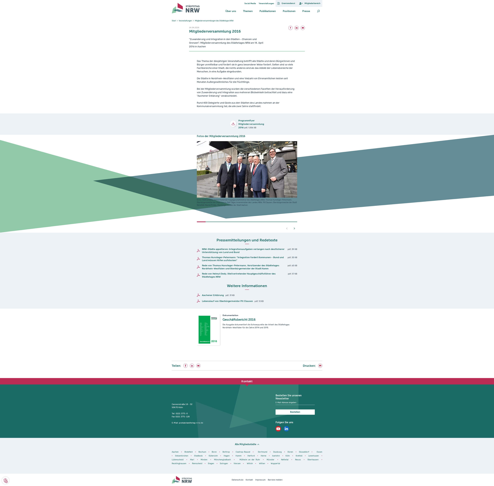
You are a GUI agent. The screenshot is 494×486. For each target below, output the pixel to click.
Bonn (214, 452)
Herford (251, 456)
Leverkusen (314, 456)
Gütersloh (213, 456)
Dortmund (263, 452)
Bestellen (295, 412)
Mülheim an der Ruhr (250, 459)
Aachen (175, 452)
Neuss (298, 459)
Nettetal (284, 459)
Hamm (239, 456)
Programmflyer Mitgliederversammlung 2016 (251, 124)
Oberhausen (313, 459)
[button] (231, 11)
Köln (288, 456)
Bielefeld (188, 452)
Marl (192, 459)
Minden (204, 459)
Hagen (227, 456)
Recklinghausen (179, 463)
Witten (262, 463)
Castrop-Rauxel (243, 452)
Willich (250, 463)
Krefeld (299, 456)
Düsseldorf (304, 452)
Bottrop (226, 452)
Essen (319, 452)
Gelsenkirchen (182, 456)
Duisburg (277, 452)
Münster (271, 459)
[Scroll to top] (319, 378)
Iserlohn (276, 456)
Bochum (202, 452)
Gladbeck (198, 456)
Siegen (211, 463)
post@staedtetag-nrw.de (191, 423)
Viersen (237, 463)
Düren (291, 452)
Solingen (224, 463)
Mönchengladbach (223, 459)
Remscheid (197, 463)
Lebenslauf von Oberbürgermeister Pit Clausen (227, 301)
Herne (264, 456)
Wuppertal (275, 463)
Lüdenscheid (177, 459)
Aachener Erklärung (213, 295)
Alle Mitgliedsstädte (245, 444)
